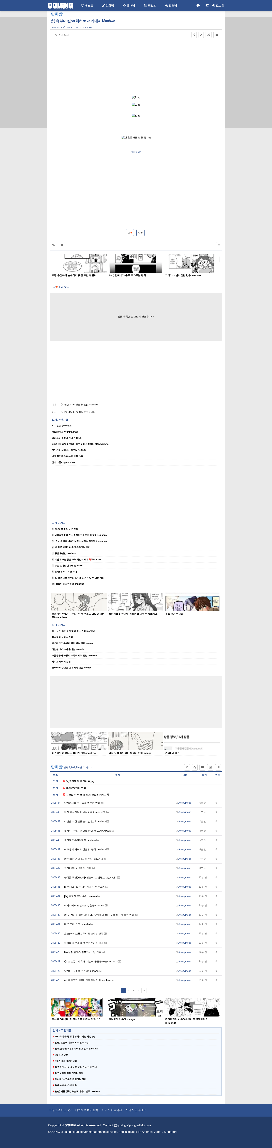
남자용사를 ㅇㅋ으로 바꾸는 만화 (82, 802)
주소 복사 (63, 34)
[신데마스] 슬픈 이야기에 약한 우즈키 (84, 886)
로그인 (219, 5)
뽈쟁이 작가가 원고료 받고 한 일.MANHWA (88, 830)
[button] (194, 35)
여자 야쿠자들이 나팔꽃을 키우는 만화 (85, 812)
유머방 (130, 5)
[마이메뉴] (207, 5)
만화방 (109, 5)
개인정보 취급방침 (86, 1110)
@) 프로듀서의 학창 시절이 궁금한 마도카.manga (91, 961)
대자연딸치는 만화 (76, 788)
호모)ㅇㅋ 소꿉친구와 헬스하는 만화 (84, 933)
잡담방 (172, 5)
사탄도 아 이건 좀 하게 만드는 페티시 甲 (88, 794)
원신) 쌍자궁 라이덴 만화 (78, 868)
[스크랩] (62, 245)
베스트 (88, 5)
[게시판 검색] (195, 767)
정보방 (151, 5)
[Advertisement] (136, 66)
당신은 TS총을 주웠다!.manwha (81, 971)
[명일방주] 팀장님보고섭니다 (79, 412)
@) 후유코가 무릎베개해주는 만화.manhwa (87, 980)
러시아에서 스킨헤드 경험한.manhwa (84, 905)
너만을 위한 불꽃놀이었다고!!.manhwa (85, 821)
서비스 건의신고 (136, 1110)
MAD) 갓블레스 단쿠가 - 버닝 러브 (83, 952)
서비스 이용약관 (112, 1110)
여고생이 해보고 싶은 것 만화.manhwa (85, 849)
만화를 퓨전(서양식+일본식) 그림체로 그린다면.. (90, 877)
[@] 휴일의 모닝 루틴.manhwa (81, 896)
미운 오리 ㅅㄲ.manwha (77, 924)
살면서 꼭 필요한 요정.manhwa (81, 404)
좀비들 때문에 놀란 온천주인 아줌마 (84, 942)
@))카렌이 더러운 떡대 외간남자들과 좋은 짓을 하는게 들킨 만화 (99, 914)
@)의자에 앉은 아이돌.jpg (80, 781)
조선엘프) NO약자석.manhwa (80, 840)
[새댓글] (198, 5)
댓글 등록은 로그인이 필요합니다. (136, 316)
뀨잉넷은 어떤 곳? (60, 1110)
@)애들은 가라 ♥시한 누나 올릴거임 (84, 858)
